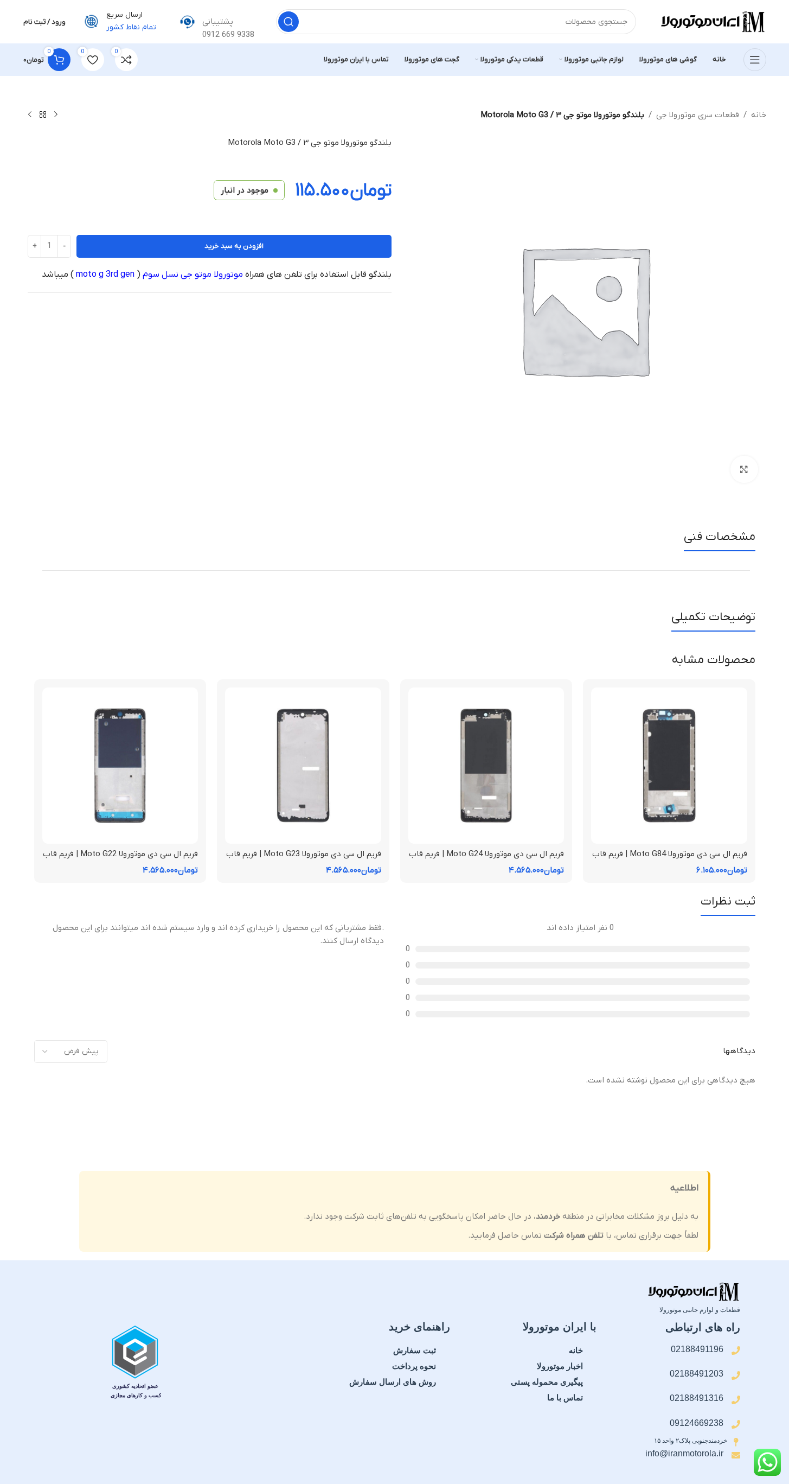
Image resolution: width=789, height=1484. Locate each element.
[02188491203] (736, 1375)
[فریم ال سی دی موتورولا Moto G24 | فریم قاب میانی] (486, 765)
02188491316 (696, 1398)
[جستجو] (288, 21)
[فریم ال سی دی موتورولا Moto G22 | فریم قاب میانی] (120, 765)
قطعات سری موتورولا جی (697, 115)
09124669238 (696, 1423)
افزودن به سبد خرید (234, 246)
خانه (758, 115)
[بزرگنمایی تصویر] (744, 469)
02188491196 (697, 1349)
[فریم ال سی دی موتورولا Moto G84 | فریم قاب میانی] (669, 765)
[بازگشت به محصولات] (42, 115)
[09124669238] (736, 1424)
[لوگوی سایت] (712, 21)
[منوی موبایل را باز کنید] (755, 60)
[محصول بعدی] (29, 115)
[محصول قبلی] (55, 115)
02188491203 (696, 1373)
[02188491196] (736, 1350)
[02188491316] (736, 1400)
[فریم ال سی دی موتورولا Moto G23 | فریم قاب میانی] (303, 765)
